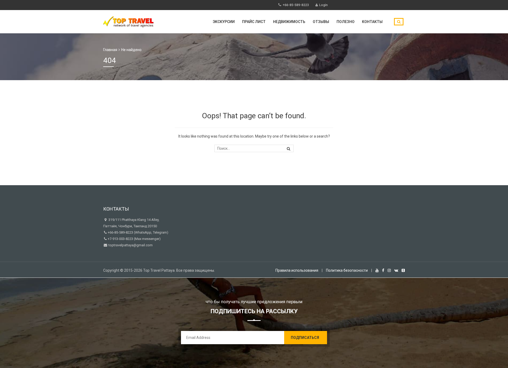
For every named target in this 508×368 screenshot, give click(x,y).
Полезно (346, 22)
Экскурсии (224, 22)
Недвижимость (289, 22)
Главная (110, 50)
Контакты (372, 22)
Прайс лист (254, 22)
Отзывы (321, 22)
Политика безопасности (347, 270)
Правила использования (296, 270)
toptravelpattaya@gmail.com (130, 245)
